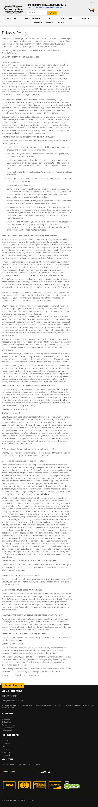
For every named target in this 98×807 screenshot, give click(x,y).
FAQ (3, 746)
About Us (5, 740)
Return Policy (6, 752)
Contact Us (6, 743)
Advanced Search (8, 725)
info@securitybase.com (12, 700)
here (20, 640)
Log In (92, 2)
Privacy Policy (6, 755)
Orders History (7, 722)
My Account (6, 719)
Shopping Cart (7, 731)
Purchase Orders (8, 728)
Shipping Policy (7, 749)
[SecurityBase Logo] (14, 9)
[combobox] (47, 12)
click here (45, 494)
